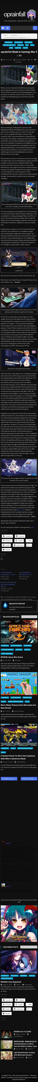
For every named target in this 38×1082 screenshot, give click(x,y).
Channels (8, 42)
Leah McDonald (18, 1036)
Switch (18, 48)
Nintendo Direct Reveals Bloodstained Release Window (8, 584)
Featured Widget (9, 45)
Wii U (27, 702)
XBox (25, 48)
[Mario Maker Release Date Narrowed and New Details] (19, 683)
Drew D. (30, 1057)
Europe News (15, 697)
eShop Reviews (16, 646)
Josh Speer (18, 660)
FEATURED (28, 42)
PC (27, 45)
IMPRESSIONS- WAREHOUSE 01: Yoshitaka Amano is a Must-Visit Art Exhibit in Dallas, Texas (25, 1043)
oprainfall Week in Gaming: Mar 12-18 (25, 573)
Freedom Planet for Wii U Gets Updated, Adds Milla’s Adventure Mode (18, 757)
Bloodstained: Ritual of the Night (17, 597)
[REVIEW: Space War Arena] (19, 631)
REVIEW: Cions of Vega (10, 779)
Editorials (18, 42)
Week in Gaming (27, 599)
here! (32, 527)
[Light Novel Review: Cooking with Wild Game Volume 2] (6, 1055)
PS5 (11, 48)
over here (21, 510)
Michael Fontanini (19, 711)
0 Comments (28, 985)
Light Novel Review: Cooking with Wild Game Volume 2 (24, 1053)
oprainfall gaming (10, 599)
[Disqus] (19, 809)
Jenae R (18, 985)
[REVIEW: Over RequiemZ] (19, 962)
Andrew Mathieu (21, 762)
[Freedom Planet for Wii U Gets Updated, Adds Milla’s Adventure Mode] (19, 734)
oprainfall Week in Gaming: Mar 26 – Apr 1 (8, 573)
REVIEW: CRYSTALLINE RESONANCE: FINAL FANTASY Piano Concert (29, 779)
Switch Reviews (7, 654)
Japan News (27, 697)
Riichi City (19, 599)
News (3, 702)
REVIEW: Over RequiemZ (11, 981)
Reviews (19, 650)
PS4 (32, 45)
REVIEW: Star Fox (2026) (22, 1031)
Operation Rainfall (21, 60)
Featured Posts (10, 947)
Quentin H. (31, 1049)
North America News (15, 702)
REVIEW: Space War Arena (12, 657)
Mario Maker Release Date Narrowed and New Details (18, 706)
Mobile (20, 45)
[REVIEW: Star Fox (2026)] (6, 1034)
